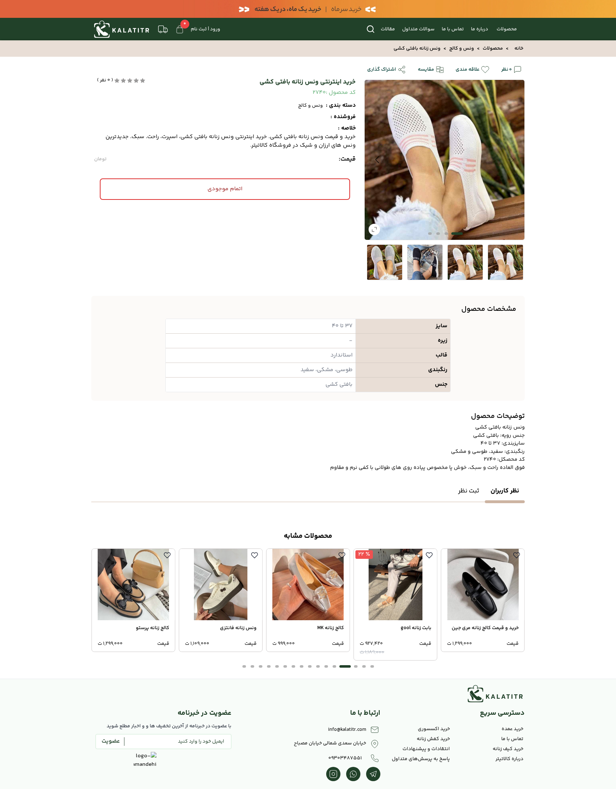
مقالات (388, 29)
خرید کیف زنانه (508, 749)
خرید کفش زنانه (433, 739)
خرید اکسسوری (434, 729)
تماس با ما (453, 29)
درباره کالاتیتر (509, 759)
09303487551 (345, 758)
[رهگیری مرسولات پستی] (163, 29)
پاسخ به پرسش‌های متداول (421, 759)
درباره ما (479, 29)
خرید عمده (512, 729)
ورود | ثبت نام (205, 29)
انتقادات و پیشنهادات (426, 749)
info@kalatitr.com (347, 729)
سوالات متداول (418, 29)
